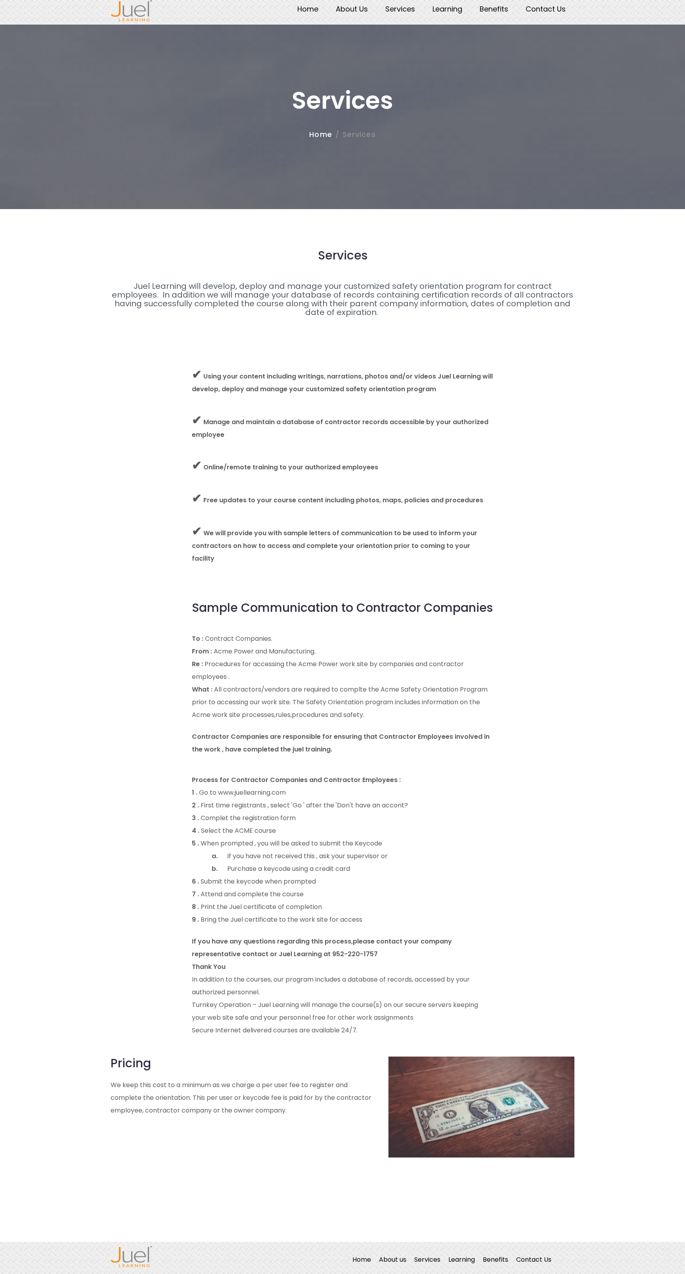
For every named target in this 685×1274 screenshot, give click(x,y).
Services (400, 9)
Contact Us (546, 9)
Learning (447, 9)
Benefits (494, 9)
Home (307, 9)
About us (352, 9)
